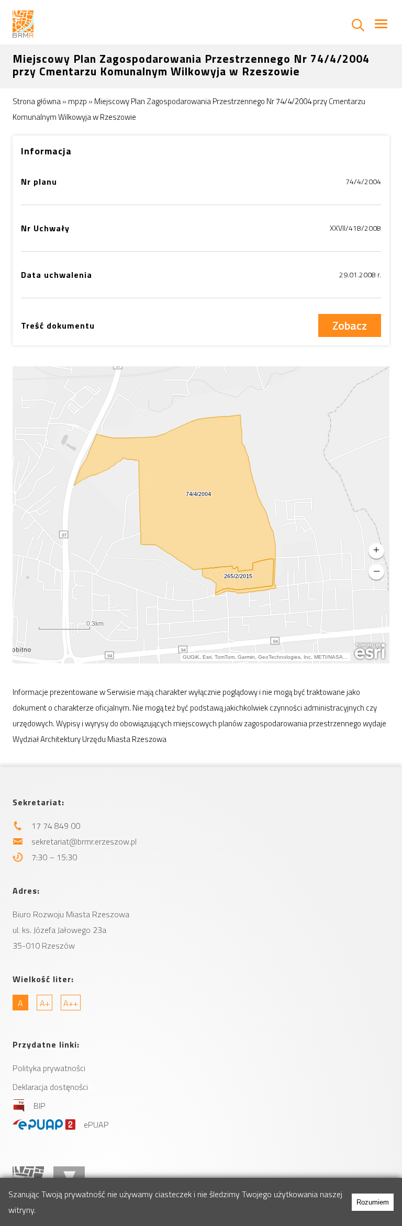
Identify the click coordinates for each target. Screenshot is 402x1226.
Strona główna (37, 101)
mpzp (77, 101)
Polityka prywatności (49, 1068)
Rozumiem (372, 1202)
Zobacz (349, 325)
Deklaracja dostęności (50, 1087)
